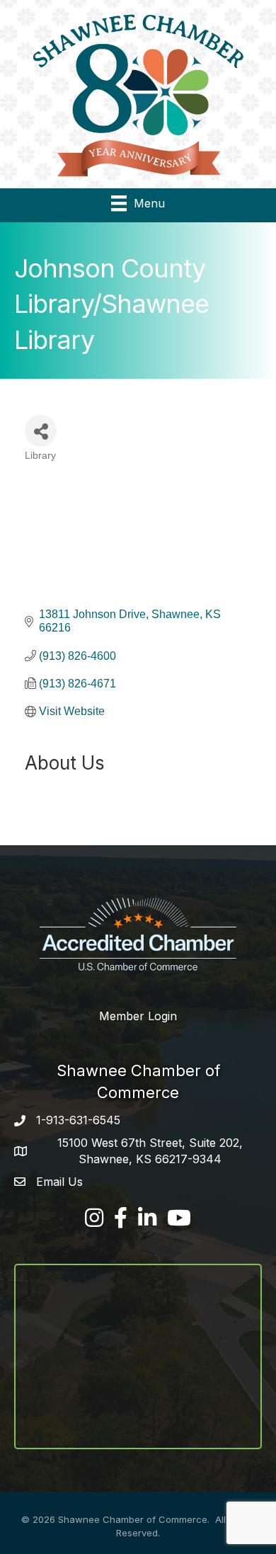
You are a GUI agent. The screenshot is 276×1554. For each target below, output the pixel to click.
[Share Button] (41, 431)
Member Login (138, 1016)
